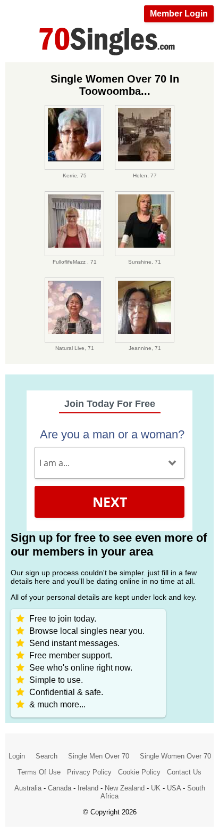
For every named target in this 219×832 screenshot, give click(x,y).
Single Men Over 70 (98, 756)
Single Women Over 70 (175, 756)
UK (156, 788)
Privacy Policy (89, 772)
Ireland (88, 788)
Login (17, 756)
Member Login (179, 13)
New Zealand (125, 788)
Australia (27, 788)
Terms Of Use (39, 772)
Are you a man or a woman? (112, 434)
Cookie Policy (139, 772)
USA (174, 788)
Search (46, 756)
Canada (59, 788)
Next (109, 502)
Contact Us (184, 772)
